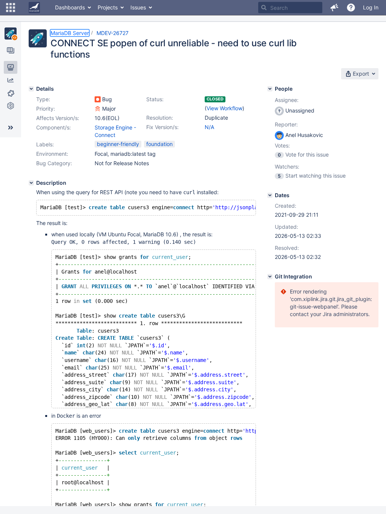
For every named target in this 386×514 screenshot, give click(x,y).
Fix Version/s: (162, 127)
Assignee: (287, 100)
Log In (370, 7)
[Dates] (270, 195)
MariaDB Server (70, 33)
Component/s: (53, 127)
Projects (108, 7)
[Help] (351, 7)
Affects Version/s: (57, 118)
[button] (10, 7)
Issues (138, 7)
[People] (270, 88)
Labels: (45, 144)
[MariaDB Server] (11, 33)
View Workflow (224, 108)
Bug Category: (54, 163)
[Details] (31, 88)
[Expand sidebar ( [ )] (10, 127)
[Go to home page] (34, 7)
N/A (209, 127)
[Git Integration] (270, 276)
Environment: (52, 154)
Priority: (45, 108)
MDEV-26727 (112, 33)
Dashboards (70, 7)
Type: (43, 99)
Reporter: (286, 124)
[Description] (31, 183)
